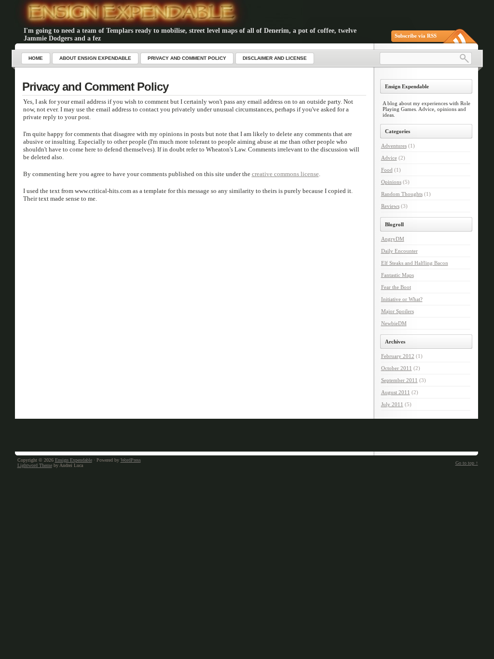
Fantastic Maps (397, 275)
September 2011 (399, 380)
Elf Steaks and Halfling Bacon (414, 263)
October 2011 (396, 368)
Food (387, 170)
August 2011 (395, 392)
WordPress (131, 460)
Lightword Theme (34, 465)
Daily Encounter (399, 251)
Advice (389, 158)
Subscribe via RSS (416, 36)
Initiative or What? (402, 299)
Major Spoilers (397, 311)
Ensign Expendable (73, 460)
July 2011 (392, 404)
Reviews (390, 206)
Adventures (394, 146)
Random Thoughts (402, 194)
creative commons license (285, 174)
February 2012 (397, 356)
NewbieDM (394, 323)
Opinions (391, 182)
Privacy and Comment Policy (95, 86)
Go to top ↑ (466, 463)
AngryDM (392, 239)
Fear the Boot (396, 287)
